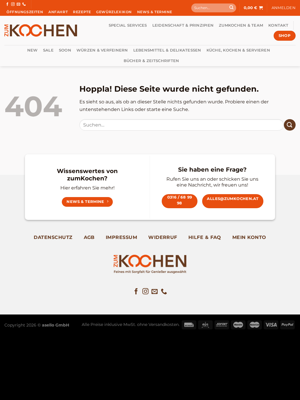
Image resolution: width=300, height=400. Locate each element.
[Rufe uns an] (24, 4)
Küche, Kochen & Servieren (238, 50)
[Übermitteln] (231, 8)
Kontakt (278, 25)
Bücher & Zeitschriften (151, 61)
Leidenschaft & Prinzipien (183, 25)
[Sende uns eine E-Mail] (18, 4)
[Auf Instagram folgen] (13, 4)
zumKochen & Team (241, 25)
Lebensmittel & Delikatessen (167, 50)
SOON (65, 50)
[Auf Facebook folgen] (7, 4)
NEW (32, 50)
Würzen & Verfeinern (102, 50)
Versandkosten (164, 324)
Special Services (128, 25)
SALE (48, 50)
